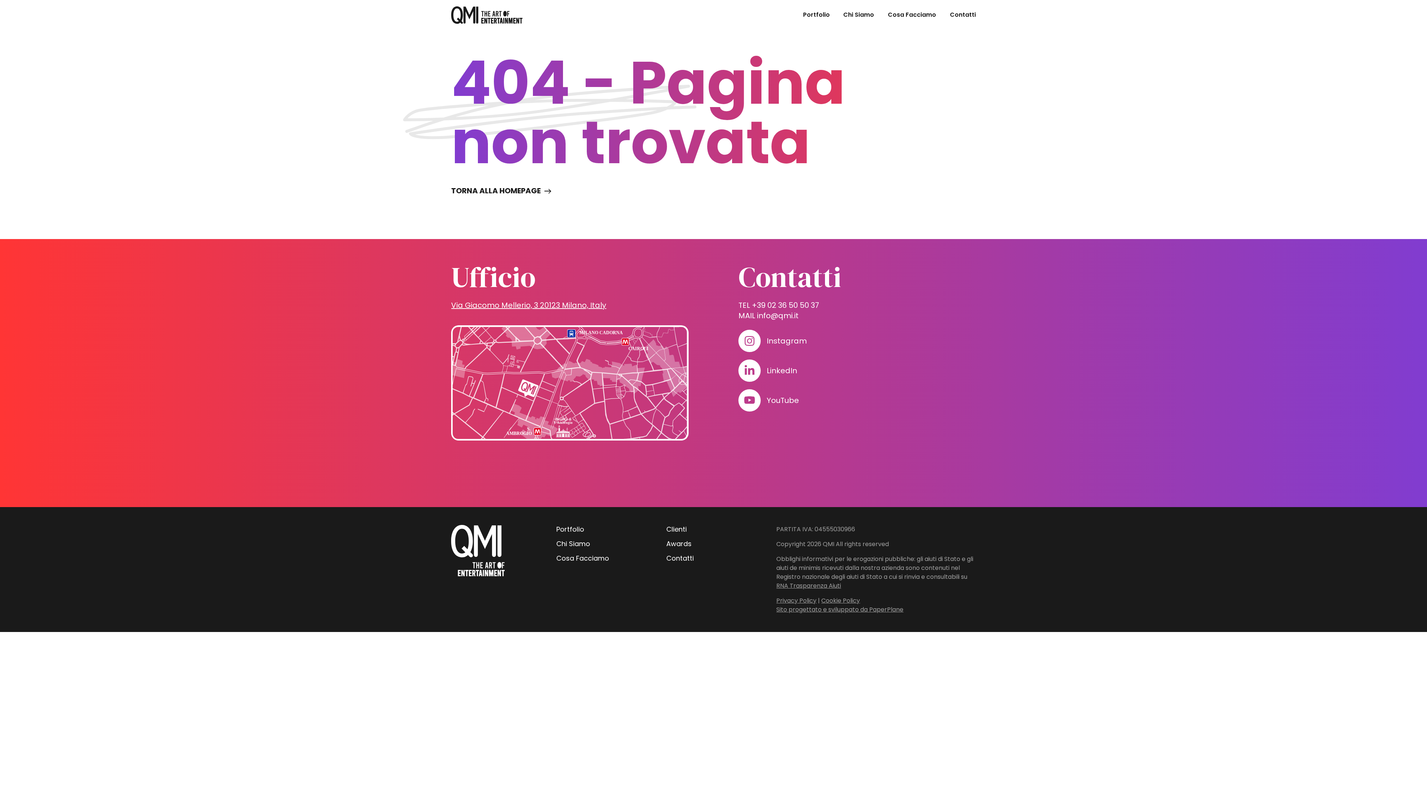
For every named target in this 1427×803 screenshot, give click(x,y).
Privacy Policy (796, 600)
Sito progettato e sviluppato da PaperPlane (839, 609)
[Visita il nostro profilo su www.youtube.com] (749, 400)
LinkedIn (782, 370)
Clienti (676, 529)
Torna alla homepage (496, 190)
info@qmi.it (778, 315)
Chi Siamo (858, 14)
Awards (679, 543)
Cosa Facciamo (912, 14)
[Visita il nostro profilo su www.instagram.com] (749, 341)
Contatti (963, 14)
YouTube (783, 400)
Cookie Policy (840, 600)
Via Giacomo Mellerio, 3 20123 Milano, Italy (528, 305)
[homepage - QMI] (486, 15)
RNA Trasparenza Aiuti (808, 585)
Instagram (787, 341)
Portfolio (816, 14)
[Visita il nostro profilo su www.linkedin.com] (749, 370)
